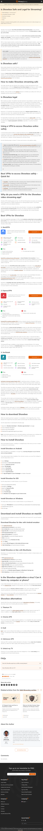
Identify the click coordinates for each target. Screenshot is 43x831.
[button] (35, 232)
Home (5, 4)
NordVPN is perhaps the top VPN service (10, 258)
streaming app (8, 585)
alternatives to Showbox (28, 602)
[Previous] (38, 690)
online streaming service (17, 610)
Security (10, 4)
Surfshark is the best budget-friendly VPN (10, 381)
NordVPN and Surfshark (6, 77)
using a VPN (32, 117)
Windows (22, 407)
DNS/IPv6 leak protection (21, 332)
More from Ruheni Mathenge (18, 744)
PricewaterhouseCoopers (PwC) (8, 278)
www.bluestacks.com (8, 557)
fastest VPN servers (29, 322)
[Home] (21, 2)
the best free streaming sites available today (24, 134)
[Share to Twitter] (2, 685)
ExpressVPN (6, 185)
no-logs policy (13, 274)
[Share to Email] (16, 685)
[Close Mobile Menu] (1, 1)
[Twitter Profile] (23, 820)
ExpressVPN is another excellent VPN (9, 321)
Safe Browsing (16, 4)
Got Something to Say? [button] (21, 750)
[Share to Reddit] (7, 685)
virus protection (10, 594)
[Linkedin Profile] (25, 820)
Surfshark (6, 188)
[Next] (41, 690)
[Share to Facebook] (4, 685)
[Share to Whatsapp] (11, 685)
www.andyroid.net (8, 525)
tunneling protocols (18, 270)
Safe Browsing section (28, 690)
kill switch (13, 393)
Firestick (18, 621)
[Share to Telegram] (14, 685)
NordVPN (6, 181)
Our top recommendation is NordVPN (28, 145)
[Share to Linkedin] (9, 685)
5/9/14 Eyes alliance (19, 401)
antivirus (17, 91)
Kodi (2, 631)
